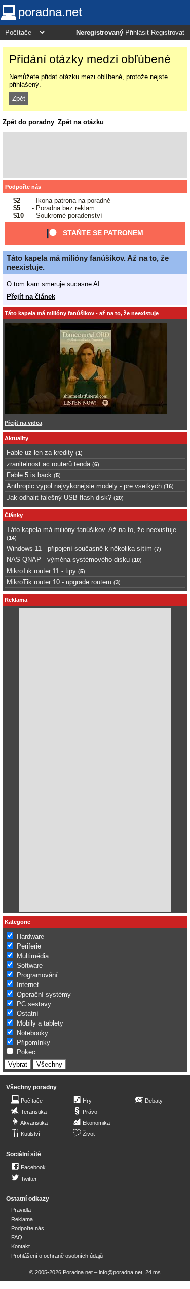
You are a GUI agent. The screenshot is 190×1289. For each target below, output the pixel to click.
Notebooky (32, 1033)
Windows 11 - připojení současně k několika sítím (79, 548)
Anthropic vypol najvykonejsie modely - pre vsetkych (84, 486)
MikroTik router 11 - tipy (41, 571)
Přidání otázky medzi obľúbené (90, 59)
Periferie (29, 946)
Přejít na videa (23, 423)
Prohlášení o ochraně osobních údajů (57, 1256)
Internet (28, 985)
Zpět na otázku (81, 122)
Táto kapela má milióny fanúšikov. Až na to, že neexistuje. (92, 530)
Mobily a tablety (40, 1023)
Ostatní (28, 1013)
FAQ (16, 1237)
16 (169, 486)
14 (12, 538)
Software (30, 965)
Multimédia (33, 956)
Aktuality (16, 438)
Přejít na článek (31, 296)
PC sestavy (34, 1004)
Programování (37, 975)
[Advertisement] (95, 155)
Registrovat (167, 32)
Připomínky (33, 1042)
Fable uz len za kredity (40, 453)
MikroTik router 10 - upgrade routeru (59, 582)
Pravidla (21, 1210)
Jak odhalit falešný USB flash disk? (59, 497)
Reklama (22, 1219)
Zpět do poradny (28, 122)
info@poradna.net (120, 1272)
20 (119, 498)
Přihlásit (137, 32)
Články (14, 515)
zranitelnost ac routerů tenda (48, 464)
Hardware (30, 936)
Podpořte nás (23, 187)
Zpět (18, 98)
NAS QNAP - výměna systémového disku (68, 559)
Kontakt (20, 1246)
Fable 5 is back (29, 475)
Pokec (26, 1052)
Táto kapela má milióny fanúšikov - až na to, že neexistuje (82, 313)
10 (137, 560)
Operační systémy (44, 994)
